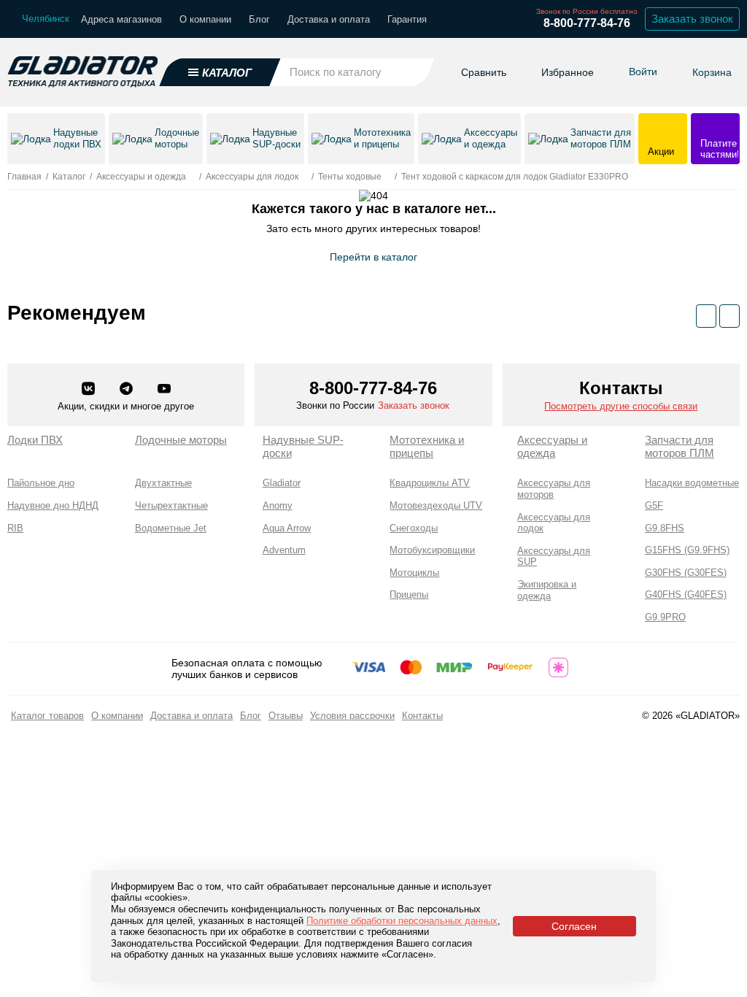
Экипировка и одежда (546, 590)
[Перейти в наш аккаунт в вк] (90, 390)
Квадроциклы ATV (430, 482)
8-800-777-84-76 (586, 23)
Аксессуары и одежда (552, 446)
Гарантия (407, 19)
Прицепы (409, 594)
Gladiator (282, 482)
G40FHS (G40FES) (686, 594)
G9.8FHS (664, 528)
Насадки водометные (692, 482)
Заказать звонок (692, 18)
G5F (654, 505)
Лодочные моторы (181, 440)
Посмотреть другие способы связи (620, 406)
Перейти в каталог (373, 257)
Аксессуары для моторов (553, 488)
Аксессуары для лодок (553, 523)
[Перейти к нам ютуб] (164, 390)
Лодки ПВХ (35, 440)
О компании (205, 19)
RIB (15, 528)
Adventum (284, 549)
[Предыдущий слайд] (706, 316)
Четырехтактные (171, 505)
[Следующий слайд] (729, 316)
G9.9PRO (665, 617)
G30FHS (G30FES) (686, 572)
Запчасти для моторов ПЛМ (679, 446)
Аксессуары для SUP (553, 556)
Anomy (278, 505)
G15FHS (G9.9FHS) (687, 549)
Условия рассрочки (352, 715)
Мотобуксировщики (432, 549)
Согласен (574, 926)
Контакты (422, 715)
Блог (259, 19)
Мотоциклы (414, 572)
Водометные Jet (170, 528)
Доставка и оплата (328, 19)
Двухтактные (163, 482)
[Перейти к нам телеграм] (128, 390)
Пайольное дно (40, 482)
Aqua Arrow (287, 528)
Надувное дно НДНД (52, 505)
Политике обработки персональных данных (402, 920)
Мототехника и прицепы (427, 446)
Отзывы (285, 715)
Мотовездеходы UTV (436, 505)
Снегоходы (414, 528)
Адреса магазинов (121, 19)
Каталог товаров (47, 715)
